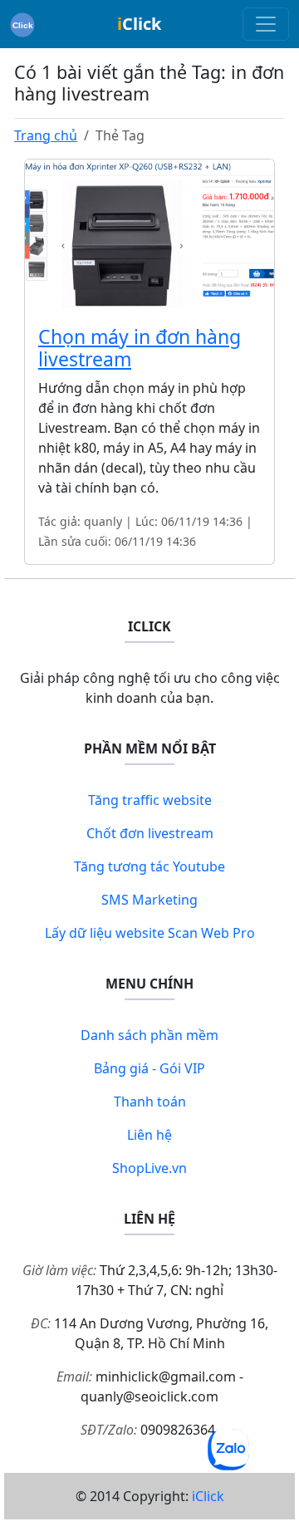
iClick (208, 1496)
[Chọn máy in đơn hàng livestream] (149, 234)
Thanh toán (150, 1101)
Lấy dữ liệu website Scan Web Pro (150, 933)
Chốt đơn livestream (149, 833)
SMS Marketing (149, 900)
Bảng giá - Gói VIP (149, 1068)
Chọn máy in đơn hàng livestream (139, 348)
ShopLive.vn (149, 1168)
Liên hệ (149, 1135)
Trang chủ (45, 135)
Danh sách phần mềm (149, 1035)
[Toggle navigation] (266, 24)
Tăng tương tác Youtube (149, 866)
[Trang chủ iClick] (22, 24)
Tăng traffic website (150, 800)
